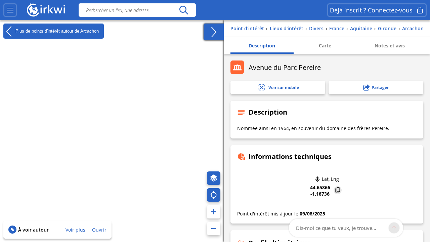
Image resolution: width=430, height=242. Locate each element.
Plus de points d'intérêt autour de (56, 30)
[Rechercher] (183, 10)
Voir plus (75, 230)
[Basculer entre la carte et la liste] (214, 32)
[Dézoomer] (213, 228)
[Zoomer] (213, 211)
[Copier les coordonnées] (338, 191)
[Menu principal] (10, 10)
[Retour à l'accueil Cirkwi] (46, 10)
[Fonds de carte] (213, 178)
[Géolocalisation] (213, 195)
